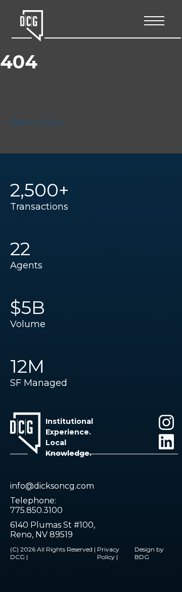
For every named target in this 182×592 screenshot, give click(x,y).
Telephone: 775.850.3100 (36, 505)
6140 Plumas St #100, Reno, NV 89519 (52, 529)
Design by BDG (149, 553)
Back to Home (36, 122)
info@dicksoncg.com (52, 486)
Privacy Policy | (108, 553)
